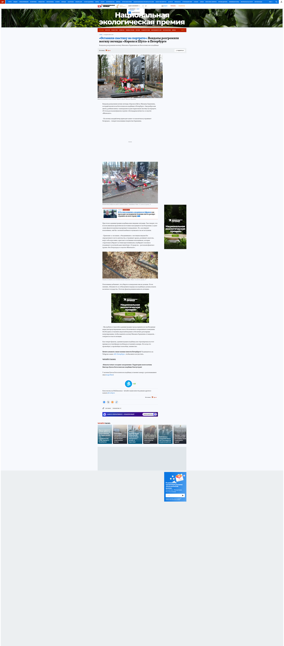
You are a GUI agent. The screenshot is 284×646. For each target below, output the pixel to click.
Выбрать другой (135, 12)
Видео (15, 2)
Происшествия (127, 2)
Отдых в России (145, 30)
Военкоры (121, 30)
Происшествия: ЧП (117, 408)
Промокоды (258, 2)
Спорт (102, 2)
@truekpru (111, 393)
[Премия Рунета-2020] (120, 6)
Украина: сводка (130, 30)
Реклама (173, 6)
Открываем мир (187, 2)
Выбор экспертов (161, 2)
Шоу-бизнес (108, 408)
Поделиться (180, 50)
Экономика (50, 2)
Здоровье (71, 2)
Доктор (170, 2)
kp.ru (109, 50)
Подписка (182, 6)
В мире (57, 2)
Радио (166, 6)
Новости (107, 30)
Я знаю (196, 2)
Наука (97, 2)
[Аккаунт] (281, 2)
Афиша (118, 2)
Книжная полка (234, 2)
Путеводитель (222, 2)
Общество (41, 2)
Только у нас (114, 30)
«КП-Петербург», (120, 354)
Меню (2, 2)
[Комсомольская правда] (106, 5)
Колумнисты (110, 2)
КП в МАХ (138, 30)
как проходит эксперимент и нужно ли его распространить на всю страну (136, 214)
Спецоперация (23, 2)
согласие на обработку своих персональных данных (173, 499)
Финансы (178, 2)
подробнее (109, 375)
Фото (10, 2)
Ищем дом (78, 2)
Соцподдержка (88, 2)
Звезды (63, 2)
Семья (202, 2)
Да (129, 12)
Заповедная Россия (156, 30)
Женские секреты (211, 2)
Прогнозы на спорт (247, 2)
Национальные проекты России (143, 2)
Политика (33, 2)
